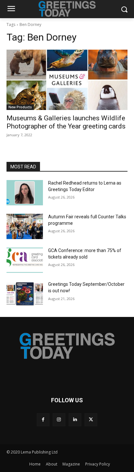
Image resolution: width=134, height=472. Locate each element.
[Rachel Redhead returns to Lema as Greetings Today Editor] (25, 192)
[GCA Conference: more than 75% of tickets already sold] (25, 260)
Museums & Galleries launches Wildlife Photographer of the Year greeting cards (66, 122)
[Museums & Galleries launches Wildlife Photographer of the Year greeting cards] (67, 80)
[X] (91, 419)
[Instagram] (59, 419)
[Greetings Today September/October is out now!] (25, 294)
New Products (20, 107)
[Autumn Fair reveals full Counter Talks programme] (25, 226)
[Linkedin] (75, 419)
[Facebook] (43, 419)
